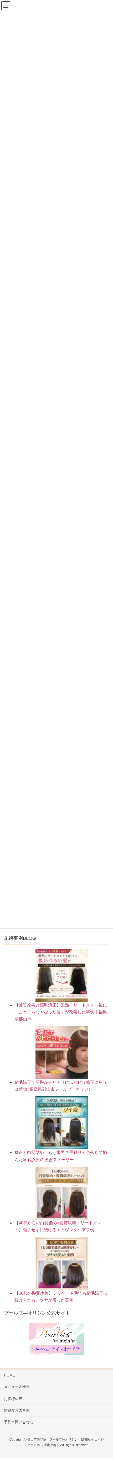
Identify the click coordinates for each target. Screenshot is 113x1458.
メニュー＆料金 (17, 1387)
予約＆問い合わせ (18, 1422)
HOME (9, 1375)
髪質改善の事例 (17, 1410)
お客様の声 (13, 1399)
